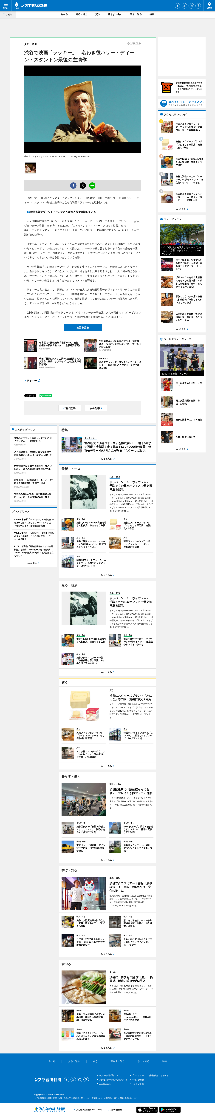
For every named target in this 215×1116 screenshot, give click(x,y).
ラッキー (32, 380)
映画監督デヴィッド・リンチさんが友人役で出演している (63, 211)
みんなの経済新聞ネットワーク (49, 1109)
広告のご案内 (105, 1083)
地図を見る (82, 327)
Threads (198, 6)
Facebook (177, 6)
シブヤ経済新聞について (110, 1075)
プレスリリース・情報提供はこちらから (150, 1075)
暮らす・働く (115, 14)
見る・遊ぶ (82, 14)
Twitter (184, 6)
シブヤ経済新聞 (30, 5)
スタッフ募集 (138, 1083)
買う (97, 14)
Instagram (191, 6)
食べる (64, 14)
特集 (152, 14)
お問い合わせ (138, 1079)
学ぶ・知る (136, 14)
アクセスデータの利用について (113, 1079)
